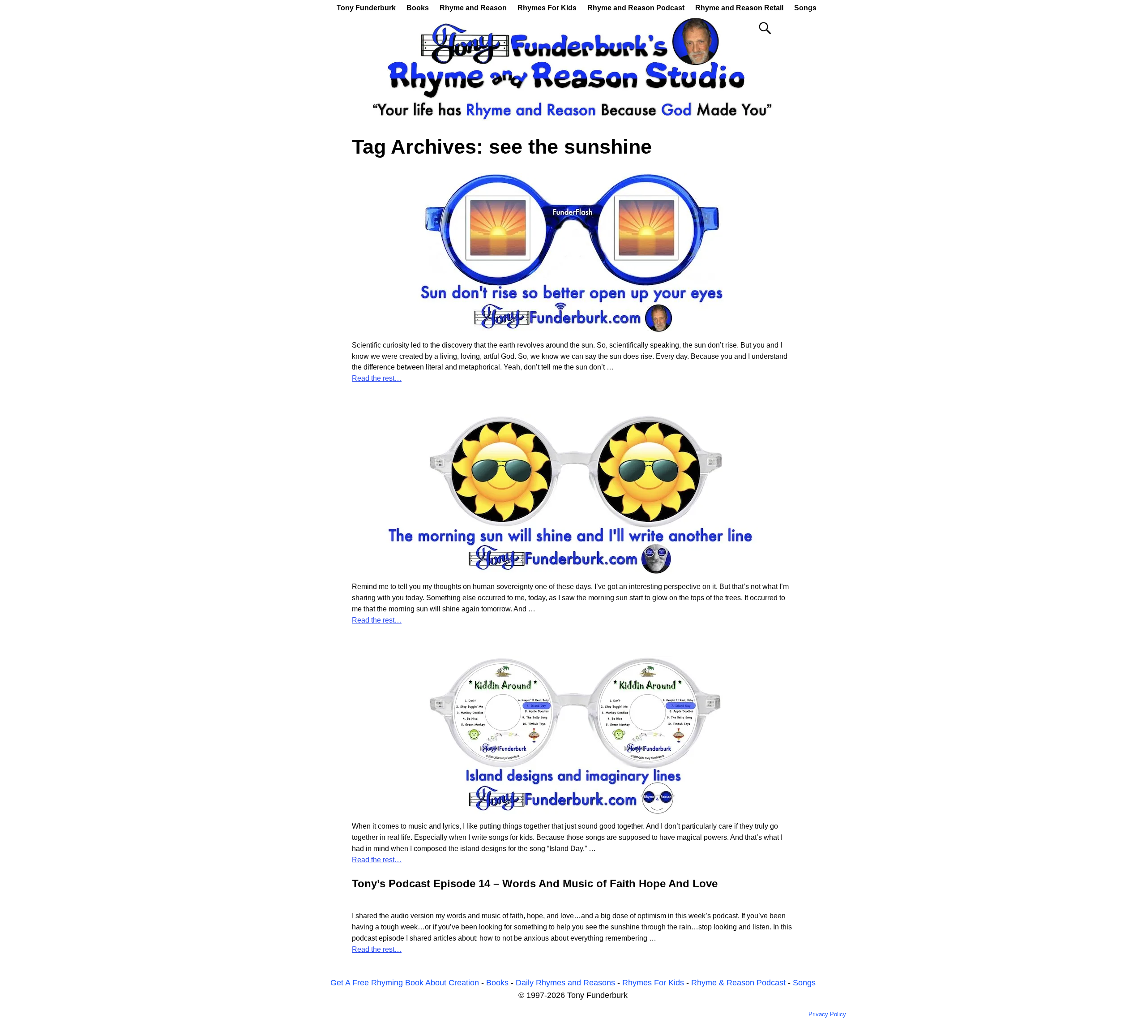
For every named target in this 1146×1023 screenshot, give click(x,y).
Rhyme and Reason (473, 8)
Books (417, 8)
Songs (805, 8)
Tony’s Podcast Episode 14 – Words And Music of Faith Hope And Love (535, 883)
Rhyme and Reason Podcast (635, 8)
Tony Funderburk (366, 8)
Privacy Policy (827, 1014)
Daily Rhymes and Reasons (565, 982)
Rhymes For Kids (547, 8)
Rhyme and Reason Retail (739, 8)
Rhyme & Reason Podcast (738, 982)
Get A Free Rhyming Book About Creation (404, 982)
